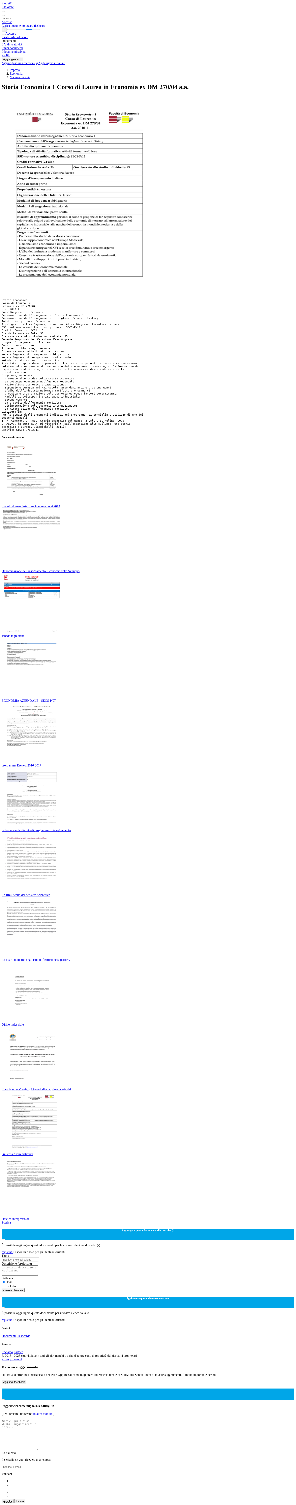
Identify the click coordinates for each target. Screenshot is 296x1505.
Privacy (7, 1359)
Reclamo (7, 1352)
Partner (18, 1352)
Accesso (7, 22)
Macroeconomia (20, 77)
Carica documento (14, 25)
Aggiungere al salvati (51, 63)
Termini (17, 1359)
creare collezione (13, 1290)
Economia (16, 73)
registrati (7, 1252)
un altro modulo (42, 1413)
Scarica (6, 1222)
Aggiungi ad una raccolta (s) (20, 63)
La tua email (9, 1453)
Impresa (15, 70)
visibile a (7, 1278)
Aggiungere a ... (12, 59)
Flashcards (9, 37)
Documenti (9, 1336)
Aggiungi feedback (14, 1381)
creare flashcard (36, 25)
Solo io (11, 1286)
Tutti (9, 1282)
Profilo (6, 55)
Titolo (5, 1255)
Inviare (20, 1501)
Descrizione (17, 1263)
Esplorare (8, 7)
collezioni (22, 37)
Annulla (7, 1501)
